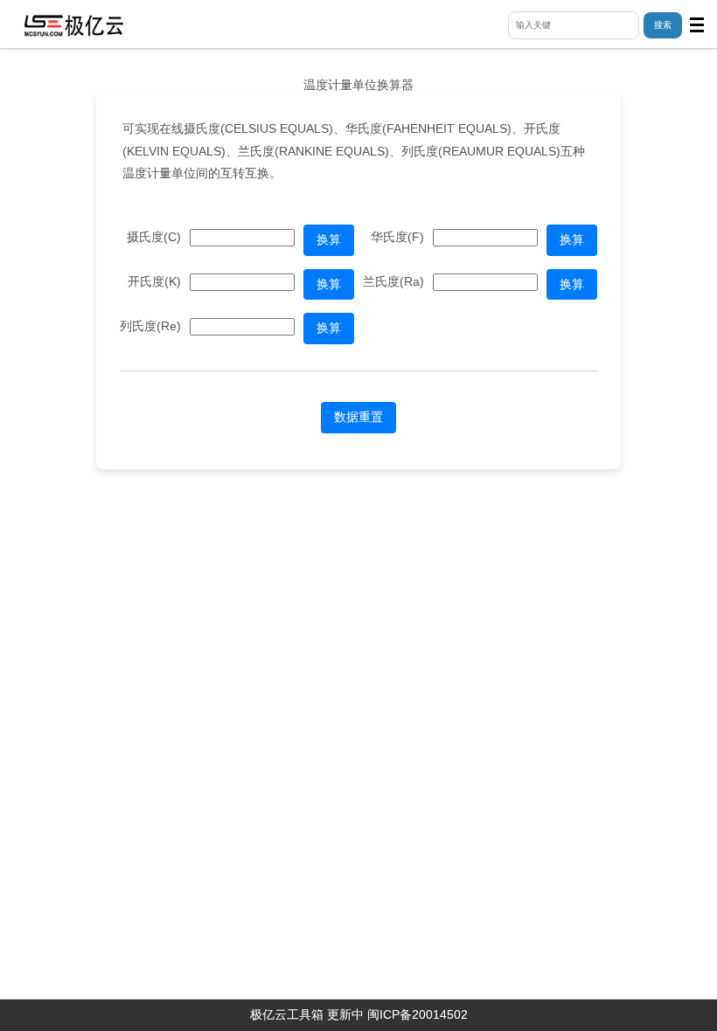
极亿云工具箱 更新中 (307, 1014)
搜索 (663, 25)
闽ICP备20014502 (417, 1014)
